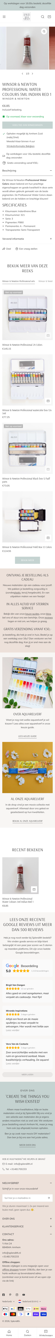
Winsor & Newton (16, 98)
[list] (27, 52)
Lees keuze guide (27, 736)
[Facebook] (3, 1294)
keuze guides (32, 613)
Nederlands (7, 1301)
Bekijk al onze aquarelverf (28, 820)
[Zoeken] (42, 16)
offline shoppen (10, 1269)
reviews (49, 617)
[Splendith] (27, 16)
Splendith (15, 1321)
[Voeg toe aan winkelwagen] (48, 335)
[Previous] (23, 74)
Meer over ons (27, 1144)
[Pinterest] (10, 1294)
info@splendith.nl (23, 1163)
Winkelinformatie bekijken (21, 146)
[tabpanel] (27, 426)
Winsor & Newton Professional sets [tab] (18, 281)
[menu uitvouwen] (4, 16)
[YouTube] (23, 1294)
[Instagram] (17, 1294)
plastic (17, 592)
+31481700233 (18, 1169)
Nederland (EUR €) (30, 1301)
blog (48, 613)
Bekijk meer (27, 560)
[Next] (32, 74)
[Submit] (48, 1197)
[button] (49, 16)
